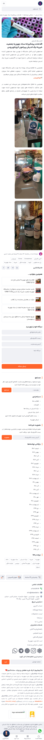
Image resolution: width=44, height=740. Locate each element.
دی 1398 (36, 546)
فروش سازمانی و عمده (34, 645)
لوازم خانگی (23, 262)
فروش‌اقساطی (37, 637)
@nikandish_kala (10, 701)
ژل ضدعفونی (37, 262)
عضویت (6, 437)
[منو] (4, 3)
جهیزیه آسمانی (26, 563)
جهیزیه (37, 559)
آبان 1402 (36, 460)
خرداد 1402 (35, 475)
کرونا (29, 262)
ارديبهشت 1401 (34, 493)
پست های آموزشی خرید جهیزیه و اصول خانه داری (21, 416)
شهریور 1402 (35, 464)
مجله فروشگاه (37, 610)
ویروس (13, 259)
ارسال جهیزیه (34, 420)
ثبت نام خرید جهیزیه (35, 641)
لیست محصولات (36, 614)
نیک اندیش (38, 15)
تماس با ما (38, 622)
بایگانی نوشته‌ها (28, 15)
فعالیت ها (35, 401)
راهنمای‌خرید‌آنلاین (36, 629)
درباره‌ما (39, 618)
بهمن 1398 (35, 542)
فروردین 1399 (34, 535)
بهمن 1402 (35, 452)
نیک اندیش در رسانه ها (31, 409)
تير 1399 (36, 523)
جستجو (6, 390)
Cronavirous (28, 259)
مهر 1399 (36, 512)
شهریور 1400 (35, 501)
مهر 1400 (36, 497)
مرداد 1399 (35, 520)
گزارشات (36, 405)
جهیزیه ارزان (36, 563)
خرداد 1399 (35, 527)
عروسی (17, 563)
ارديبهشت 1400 (34, 505)
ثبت (5, 662)
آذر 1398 (36, 549)
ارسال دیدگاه (22, 366)
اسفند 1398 (35, 538)
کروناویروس (37, 78)
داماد (7, 559)
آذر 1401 (36, 486)
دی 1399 (36, 508)
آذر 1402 (36, 456)
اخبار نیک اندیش (37, 41)
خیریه (15, 262)
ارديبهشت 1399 (34, 531)
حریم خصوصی (37, 633)
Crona (20, 259)
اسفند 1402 (35, 449)
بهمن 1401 (36, 482)
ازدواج (38, 567)
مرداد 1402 (35, 467)
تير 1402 (36, 471)
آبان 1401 (36, 490)
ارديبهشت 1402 (34, 478)
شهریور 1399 (35, 516)
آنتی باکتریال (37, 259)
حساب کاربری (37, 606)
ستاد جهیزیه (7, 262)
